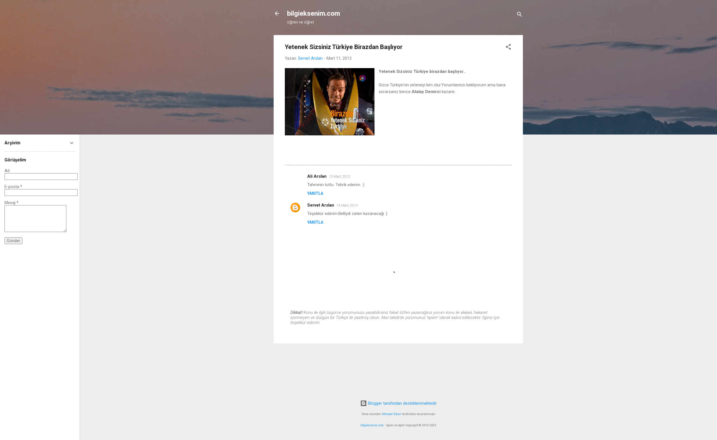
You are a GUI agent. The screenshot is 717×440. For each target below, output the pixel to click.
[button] (508, 47)
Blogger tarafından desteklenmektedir (402, 403)
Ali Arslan (317, 176)
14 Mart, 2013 (347, 205)
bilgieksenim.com (313, 13)
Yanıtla (315, 193)
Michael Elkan (391, 414)
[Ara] (519, 15)
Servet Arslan (320, 205)
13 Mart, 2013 (339, 176)
